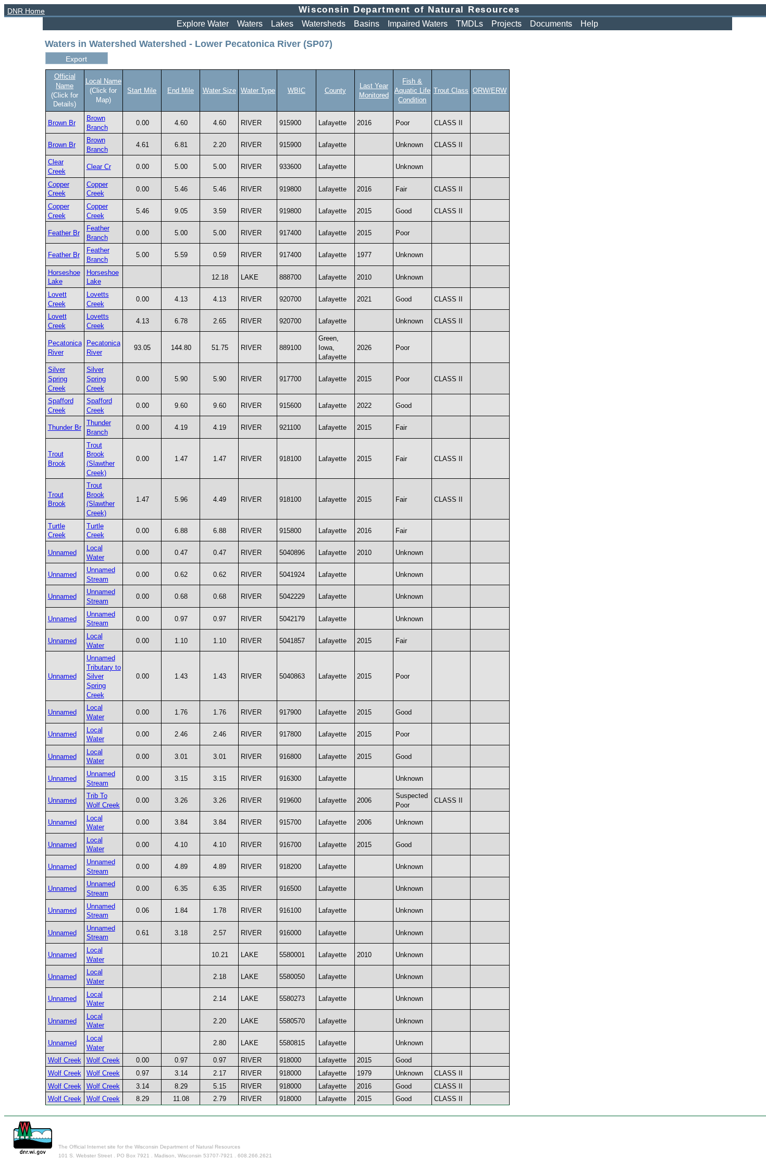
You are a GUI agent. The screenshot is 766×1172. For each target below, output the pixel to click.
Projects (506, 23)
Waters (250, 23)
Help (589, 23)
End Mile (180, 90)
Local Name (103, 81)
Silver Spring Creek (57, 379)
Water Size (219, 90)
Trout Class (451, 90)
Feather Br (64, 233)
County (335, 90)
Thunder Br (64, 427)
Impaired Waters (418, 23)
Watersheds (323, 23)
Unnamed (62, 553)
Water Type (258, 90)
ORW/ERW (489, 90)
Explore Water (203, 23)
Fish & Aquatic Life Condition (412, 90)
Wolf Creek (64, 1060)
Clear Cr (99, 167)
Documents (551, 23)
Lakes (282, 23)
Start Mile (141, 90)
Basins (366, 23)
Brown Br (62, 123)
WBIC (296, 90)
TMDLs (469, 23)
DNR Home (26, 11)
